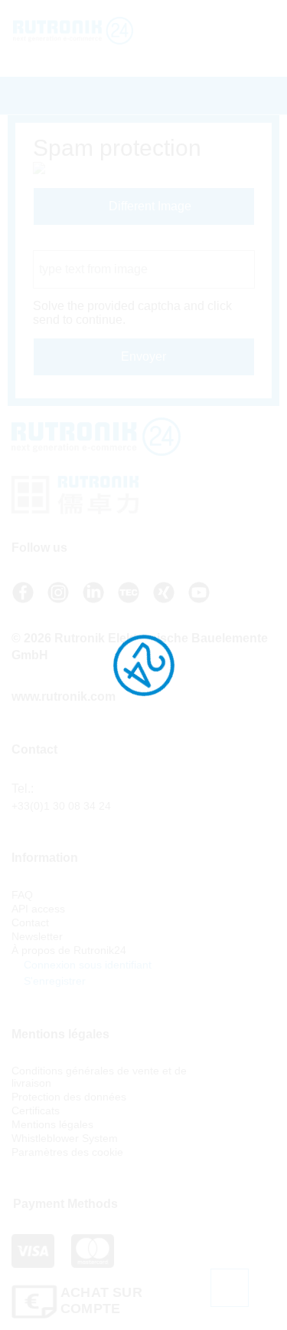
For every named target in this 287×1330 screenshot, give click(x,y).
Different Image (148, 206)
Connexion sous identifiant (86, 965)
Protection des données (68, 1097)
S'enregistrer (53, 981)
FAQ (22, 895)
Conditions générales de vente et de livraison (99, 1076)
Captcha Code (72, 242)
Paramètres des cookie (67, 1152)
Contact (30, 922)
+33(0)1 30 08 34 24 (61, 806)
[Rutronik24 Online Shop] (84, 31)
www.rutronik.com (63, 696)
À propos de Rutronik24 (68, 950)
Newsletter (37, 936)
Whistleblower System (64, 1138)
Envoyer (143, 356)
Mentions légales (52, 1124)
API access (38, 909)
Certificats (35, 1110)
